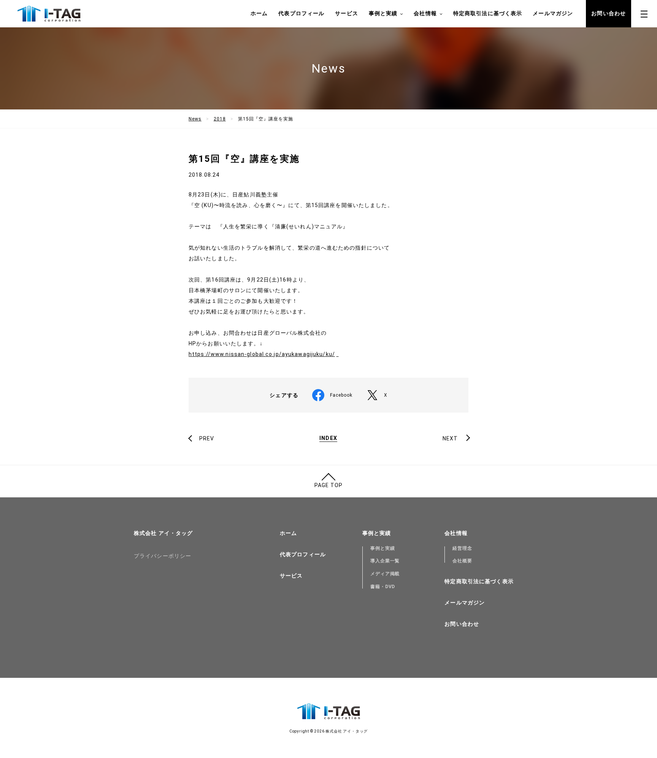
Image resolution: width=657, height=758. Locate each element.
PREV (206, 438)
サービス (346, 13)
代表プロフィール (301, 13)
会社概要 (462, 560)
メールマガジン (553, 13)
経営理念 (462, 548)
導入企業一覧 (385, 560)
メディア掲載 (385, 573)
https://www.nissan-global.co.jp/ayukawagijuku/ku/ (262, 354)
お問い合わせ (608, 13)
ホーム (259, 13)
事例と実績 (382, 548)
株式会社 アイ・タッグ (163, 533)
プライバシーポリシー (162, 556)
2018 (220, 119)
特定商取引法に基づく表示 (487, 13)
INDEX (328, 438)
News (195, 119)
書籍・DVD (382, 586)
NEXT (450, 438)
